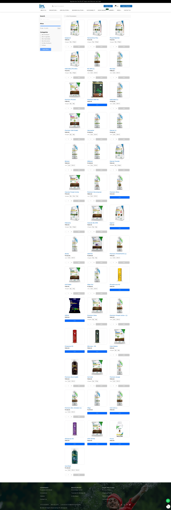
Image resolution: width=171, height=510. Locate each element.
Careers (42, 496)
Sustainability (91, 10)
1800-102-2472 (55, 504)
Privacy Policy (106, 490)
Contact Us (127, 10)
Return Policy (106, 496)
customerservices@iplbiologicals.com (70, 504)
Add (79, 46)
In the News (74, 496)
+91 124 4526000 (44, 504)
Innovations (43, 493)
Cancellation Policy (108, 499)
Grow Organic (102, 10)
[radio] (70, 42)
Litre (88, 72)
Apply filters (45, 49)
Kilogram (67, 42)
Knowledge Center (77, 490)
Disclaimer (115, 508)
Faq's (129, 508)
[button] (108, 6)
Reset (59, 28)
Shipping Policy (107, 493)
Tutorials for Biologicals (78, 493)
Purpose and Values (46, 490)
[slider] (40, 26)
